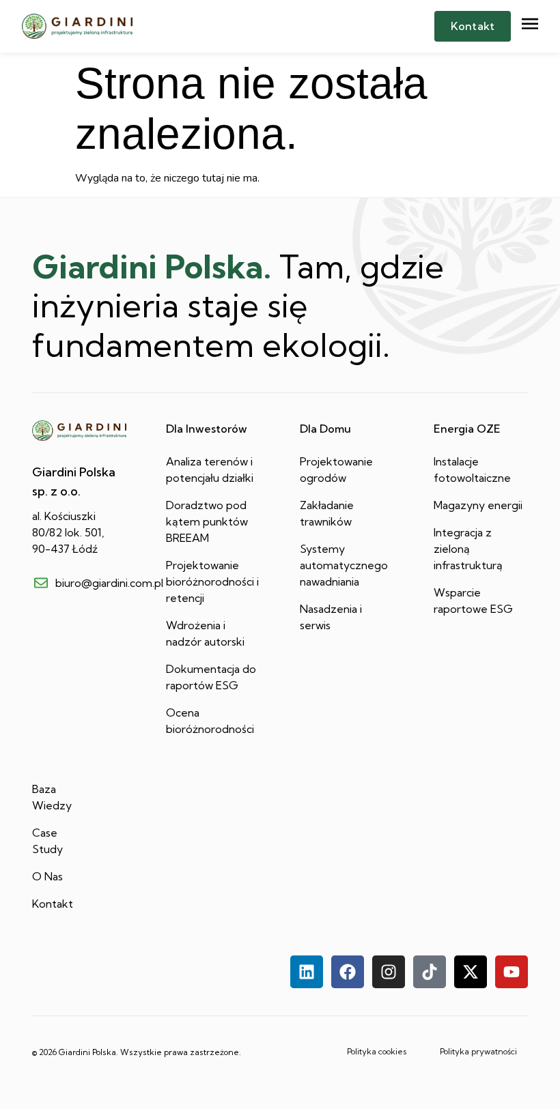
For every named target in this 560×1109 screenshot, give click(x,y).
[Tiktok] (429, 971)
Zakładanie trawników (327, 513)
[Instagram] (388, 971)
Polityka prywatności (478, 1051)
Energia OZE (467, 428)
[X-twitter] (470, 971)
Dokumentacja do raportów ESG (211, 677)
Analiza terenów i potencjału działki (209, 470)
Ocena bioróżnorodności (210, 721)
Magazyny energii (478, 505)
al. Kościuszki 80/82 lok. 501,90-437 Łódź (68, 532)
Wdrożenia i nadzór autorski (205, 633)
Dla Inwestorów (206, 428)
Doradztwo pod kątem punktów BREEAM (207, 521)
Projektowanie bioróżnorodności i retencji (212, 581)
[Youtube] (511, 971)
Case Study (47, 841)
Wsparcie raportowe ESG (473, 601)
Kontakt (52, 903)
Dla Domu (325, 428)
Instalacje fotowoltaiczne (472, 470)
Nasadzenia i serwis (331, 617)
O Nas (47, 876)
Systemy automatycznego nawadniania (344, 565)
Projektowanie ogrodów (336, 470)
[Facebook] (347, 971)
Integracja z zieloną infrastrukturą (468, 548)
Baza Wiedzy (52, 797)
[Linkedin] (306, 971)
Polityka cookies (377, 1051)
